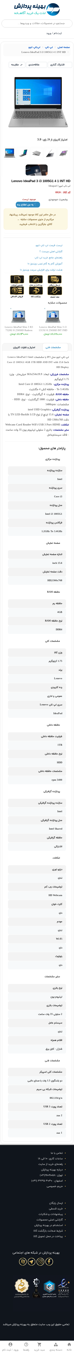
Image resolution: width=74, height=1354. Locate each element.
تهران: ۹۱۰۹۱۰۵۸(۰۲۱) (51, 1175)
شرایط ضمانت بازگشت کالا (48, 1231)
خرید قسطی (56, 1209)
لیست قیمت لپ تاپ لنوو (49, 245)
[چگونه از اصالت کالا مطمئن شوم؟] (24, 280)
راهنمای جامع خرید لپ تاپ (48, 257)
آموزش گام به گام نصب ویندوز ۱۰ (45, 264)
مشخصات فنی (53, 347)
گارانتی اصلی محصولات (49, 1220)
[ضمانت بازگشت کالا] (42, 292)
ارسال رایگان (56, 1203)
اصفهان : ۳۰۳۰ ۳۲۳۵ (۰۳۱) (47, 1181)
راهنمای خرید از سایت (50, 1164)
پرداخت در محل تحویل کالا (48, 1236)
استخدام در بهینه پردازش (48, 1225)
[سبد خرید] (18, 33)
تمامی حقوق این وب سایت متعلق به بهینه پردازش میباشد (36, 1324)
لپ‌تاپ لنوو (34, 47)
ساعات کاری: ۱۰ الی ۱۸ (50, 1158)
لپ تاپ (49, 47)
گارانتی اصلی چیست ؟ (50, 251)
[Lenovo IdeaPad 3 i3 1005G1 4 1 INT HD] (63, 153)
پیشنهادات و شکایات (51, 1214)
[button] (56, 1347)
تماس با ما (57, 1153)
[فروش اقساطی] (24, 292)
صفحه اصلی (63, 47)
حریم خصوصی (55, 1186)
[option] (63, 153)
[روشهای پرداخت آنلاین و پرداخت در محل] (42, 280)
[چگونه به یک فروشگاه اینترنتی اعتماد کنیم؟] (61, 292)
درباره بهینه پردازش (52, 1170)
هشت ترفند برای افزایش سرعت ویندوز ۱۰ (41, 270)
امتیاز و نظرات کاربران (24, 347)
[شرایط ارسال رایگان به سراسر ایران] (61, 280)
